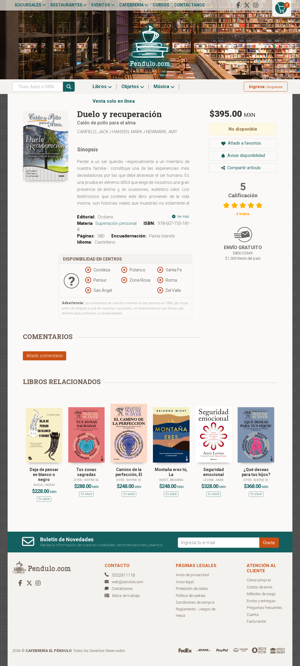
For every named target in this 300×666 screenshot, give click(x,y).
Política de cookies (191, 595)
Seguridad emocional (213, 472)
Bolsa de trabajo (126, 595)
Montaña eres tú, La (171, 472)
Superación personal (116, 223)
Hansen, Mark (128, 131)
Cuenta (253, 614)
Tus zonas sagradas (86, 472)
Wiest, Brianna (171, 480)
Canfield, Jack (93, 131)
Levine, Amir (213, 480)
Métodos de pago (261, 594)
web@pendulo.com (127, 582)
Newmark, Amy (161, 131)
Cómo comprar (259, 580)
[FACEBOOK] (238, 5)
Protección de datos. (192, 588)
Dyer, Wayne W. (86, 480)
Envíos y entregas (261, 601)
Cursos (161, 5)
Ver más (182, 217)
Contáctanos (189, 5)
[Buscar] (69, 87)
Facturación (256, 621)
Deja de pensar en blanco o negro (44, 474)
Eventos (101, 5)
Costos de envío (259, 587)
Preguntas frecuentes (264, 607)
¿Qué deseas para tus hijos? (256, 472)
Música (162, 86)
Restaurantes (66, 5)
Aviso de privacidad (192, 575)
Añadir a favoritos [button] (244, 143)
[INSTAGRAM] (255, 5)
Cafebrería (131, 5)
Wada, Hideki (44, 485)
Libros (100, 86)
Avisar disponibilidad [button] (245, 155)
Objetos (130, 86)
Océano (105, 217)
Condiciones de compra (195, 602)
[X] (247, 5)
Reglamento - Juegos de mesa (195, 612)
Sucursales (28, 5)
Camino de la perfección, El (128, 472)
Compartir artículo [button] (243, 167)
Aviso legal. (185, 582)
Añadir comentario (44, 355)
